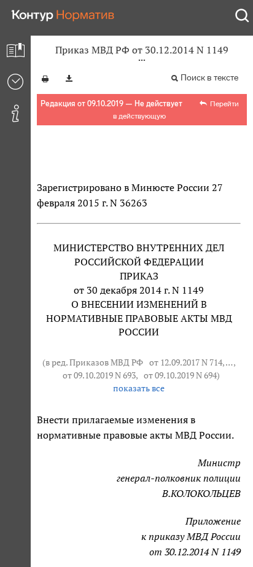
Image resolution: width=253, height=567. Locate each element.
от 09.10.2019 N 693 (99, 375)
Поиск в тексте (209, 77)
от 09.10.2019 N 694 (180, 375)
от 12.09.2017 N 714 (185, 362)
